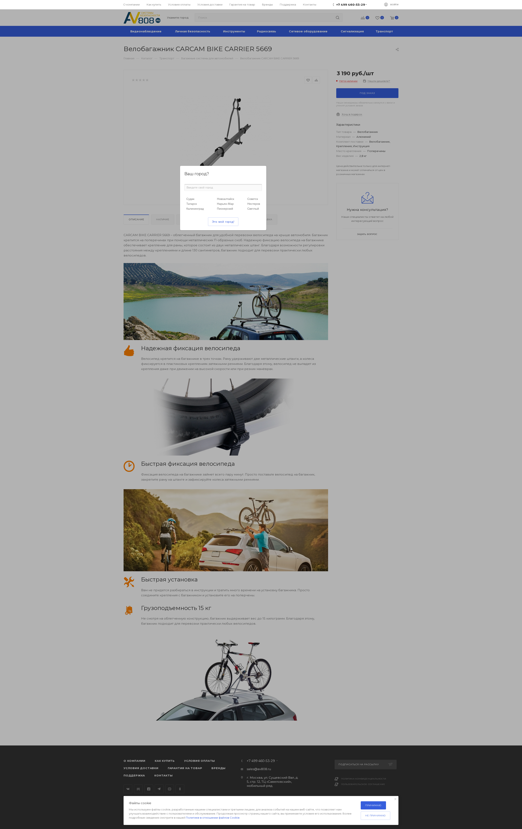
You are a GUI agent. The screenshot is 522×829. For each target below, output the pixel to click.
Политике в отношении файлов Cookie (213, 817)
